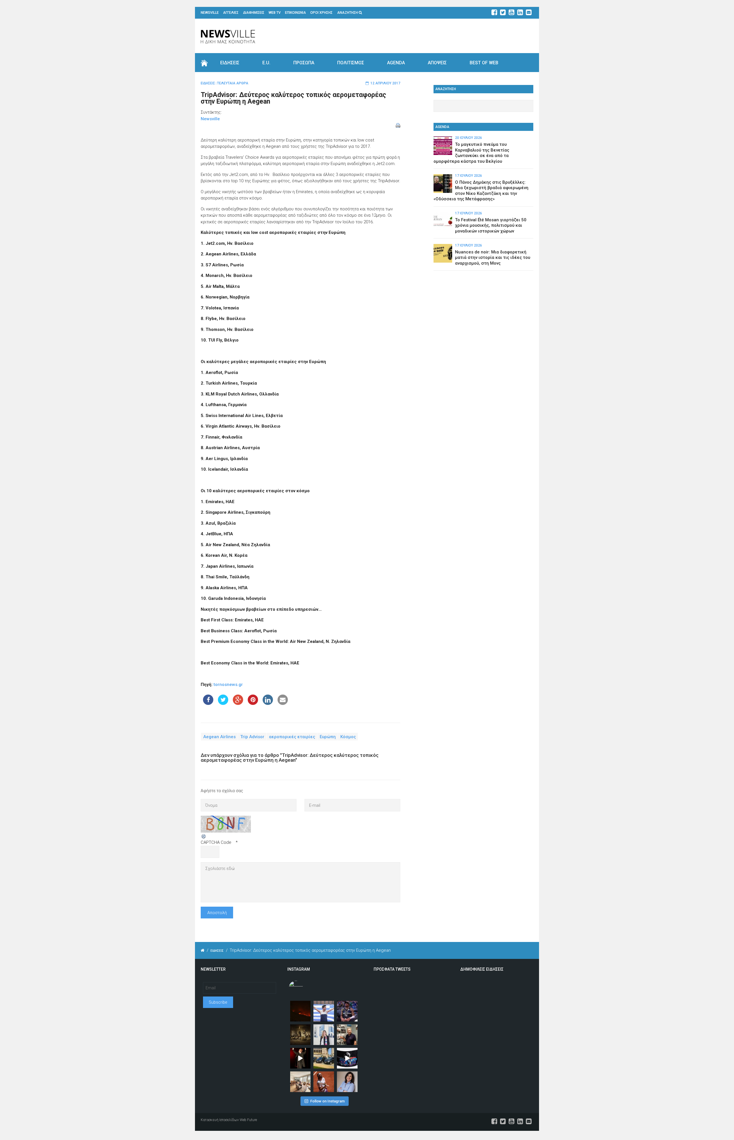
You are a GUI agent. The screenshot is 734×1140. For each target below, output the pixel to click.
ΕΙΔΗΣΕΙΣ (229, 62)
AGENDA (396, 62)
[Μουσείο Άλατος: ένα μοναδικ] (347, 1034)
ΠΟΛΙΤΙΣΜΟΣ (350, 62)
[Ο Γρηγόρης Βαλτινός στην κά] (300, 1058)
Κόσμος (348, 736)
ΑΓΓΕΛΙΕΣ (231, 13)
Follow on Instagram (327, 1101)
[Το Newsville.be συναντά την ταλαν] (323, 1034)
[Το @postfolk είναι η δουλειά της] (347, 1058)
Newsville (210, 118)
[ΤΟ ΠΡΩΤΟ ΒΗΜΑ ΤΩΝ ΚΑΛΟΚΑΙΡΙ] (323, 1058)
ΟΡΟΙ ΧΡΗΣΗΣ (321, 13)
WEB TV (275, 13)
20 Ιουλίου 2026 (468, 138)
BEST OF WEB (484, 62)
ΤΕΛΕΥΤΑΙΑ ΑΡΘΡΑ (232, 83)
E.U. (266, 62)
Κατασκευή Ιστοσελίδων (220, 1120)
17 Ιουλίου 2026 (468, 176)
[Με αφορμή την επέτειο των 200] (300, 1034)
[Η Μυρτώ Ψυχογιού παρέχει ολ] (347, 1081)
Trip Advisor (252, 736)
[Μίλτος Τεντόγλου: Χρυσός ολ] (323, 1011)
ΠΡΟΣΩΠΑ (303, 62)
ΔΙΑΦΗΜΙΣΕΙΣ (253, 13)
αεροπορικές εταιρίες (292, 736)
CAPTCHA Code (216, 842)
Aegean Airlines (219, 736)
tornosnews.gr (228, 684)
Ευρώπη (328, 736)
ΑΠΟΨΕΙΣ (437, 62)
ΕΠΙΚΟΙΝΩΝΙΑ (295, 13)
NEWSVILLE (210, 13)
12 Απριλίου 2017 (385, 83)
